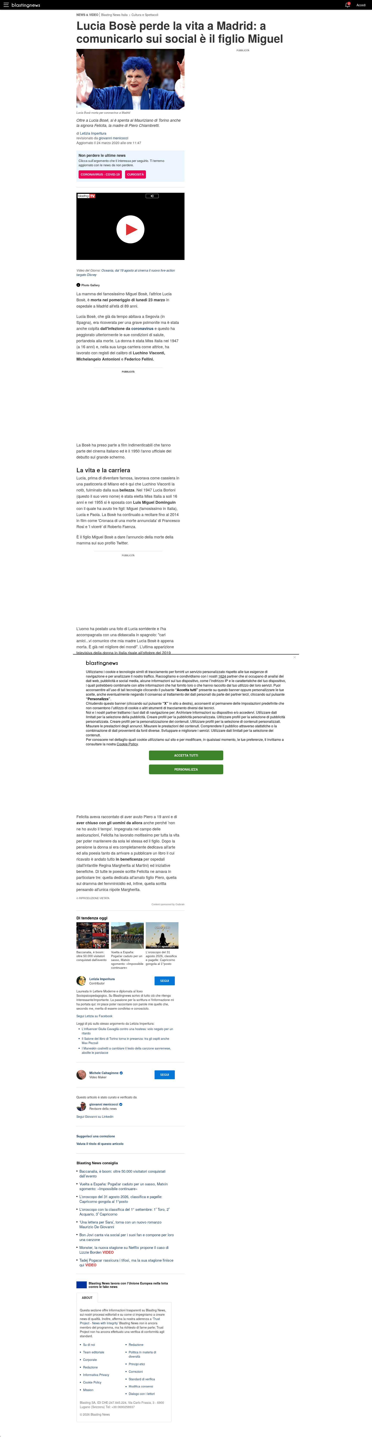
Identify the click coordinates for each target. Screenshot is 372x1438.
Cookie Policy (127, 744)
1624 (222, 676)
